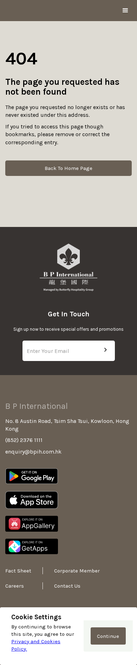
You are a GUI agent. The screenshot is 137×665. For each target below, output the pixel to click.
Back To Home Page (68, 168)
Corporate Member (68, 571)
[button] (125, 10)
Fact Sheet (18, 571)
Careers (14, 586)
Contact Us (67, 586)
